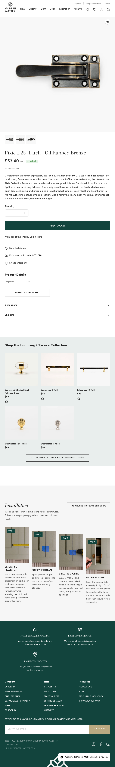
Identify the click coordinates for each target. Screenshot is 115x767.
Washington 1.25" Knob (16, 444)
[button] (84, 757)
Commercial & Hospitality (17, 701)
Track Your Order (53, 696)
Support (77, 4)
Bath (43, 9)
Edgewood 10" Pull (86, 390)
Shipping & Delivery (53, 701)
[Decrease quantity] (8, 213)
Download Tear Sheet (27, 293)
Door (52, 9)
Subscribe (99, 729)
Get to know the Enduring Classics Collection (57, 458)
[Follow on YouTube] (108, 744)
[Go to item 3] (31, 140)
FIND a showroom (13, 692)
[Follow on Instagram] (93, 745)
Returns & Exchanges (54, 706)
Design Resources (93, 4)
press (7, 706)
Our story (10, 687)
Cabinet (33, 9)
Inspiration (64, 9)
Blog (81, 692)
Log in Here (36, 237)
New (22, 9)
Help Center (50, 687)
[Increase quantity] (24, 213)
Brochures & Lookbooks (91, 696)
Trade (107, 4)
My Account (50, 692)
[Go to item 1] (9, 140)
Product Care (85, 687)
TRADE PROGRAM (12, 696)
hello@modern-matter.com (20, 748)
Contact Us (10, 710)
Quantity (10, 206)
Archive (78, 9)
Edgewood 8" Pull (49, 390)
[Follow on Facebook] (101, 745)
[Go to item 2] (20, 140)
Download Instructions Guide (88, 506)
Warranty (49, 710)
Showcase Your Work (89, 701)
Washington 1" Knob (50, 444)
